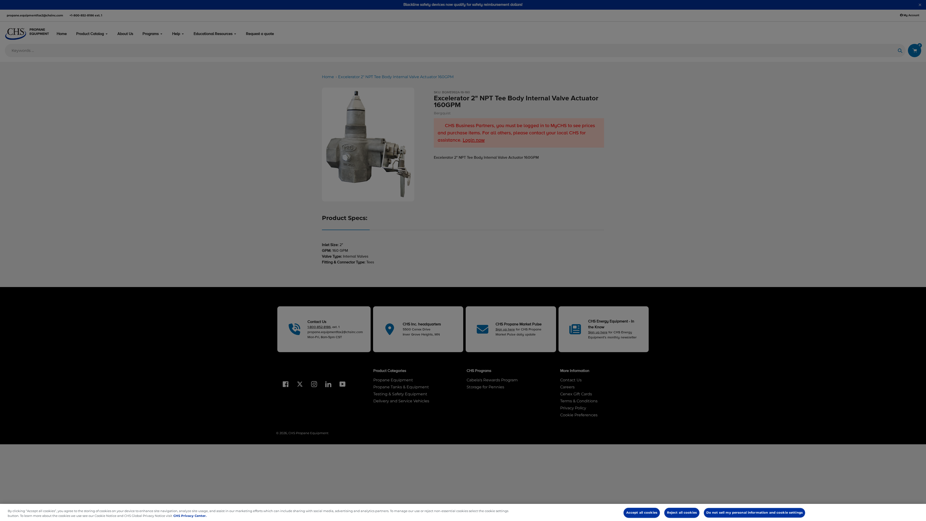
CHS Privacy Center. (189, 516)
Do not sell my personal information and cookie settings (754, 512)
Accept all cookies (641, 512)
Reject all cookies (682, 512)
